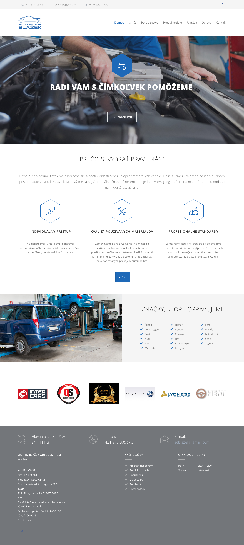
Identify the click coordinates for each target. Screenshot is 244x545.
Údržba (192, 23)
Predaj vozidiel (173, 23)
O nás (132, 23)
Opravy (206, 23)
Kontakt (221, 23)
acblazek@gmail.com (66, 4)
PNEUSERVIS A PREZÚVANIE (122, 87)
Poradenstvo (149, 23)
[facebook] (222, 4)
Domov (119, 23)
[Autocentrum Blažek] (51, 23)
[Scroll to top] (234, 535)
